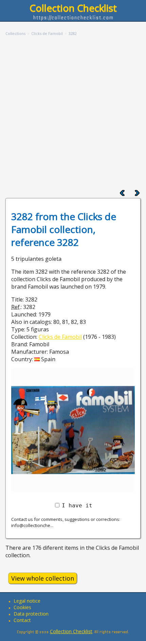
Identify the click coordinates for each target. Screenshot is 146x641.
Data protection (31, 613)
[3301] (137, 194)
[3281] (122, 194)
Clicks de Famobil (60, 337)
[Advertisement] (73, 113)
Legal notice (27, 601)
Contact (22, 620)
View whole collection (42, 578)
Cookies (22, 607)
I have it (77, 505)
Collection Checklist (73, 7)
